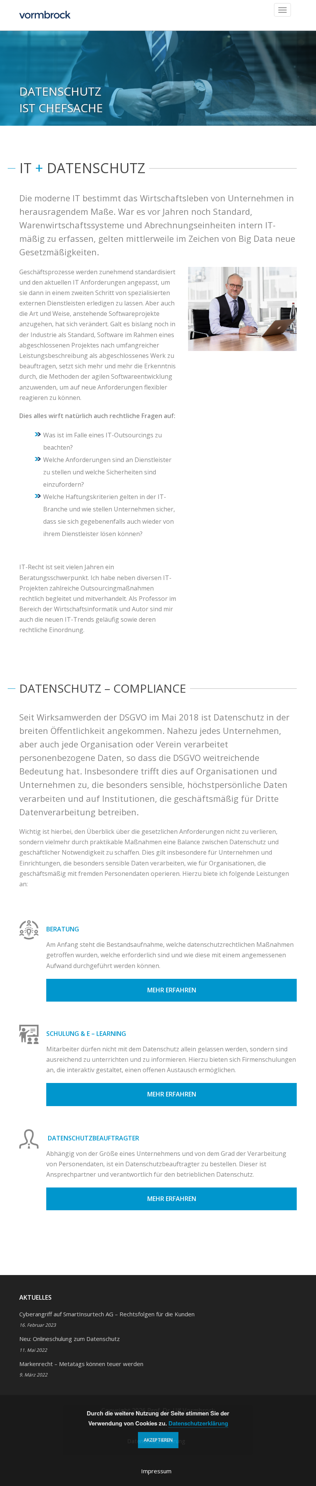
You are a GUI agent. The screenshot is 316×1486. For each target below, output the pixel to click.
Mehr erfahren (171, 990)
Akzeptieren (158, 1440)
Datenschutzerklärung (198, 1423)
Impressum (156, 1471)
